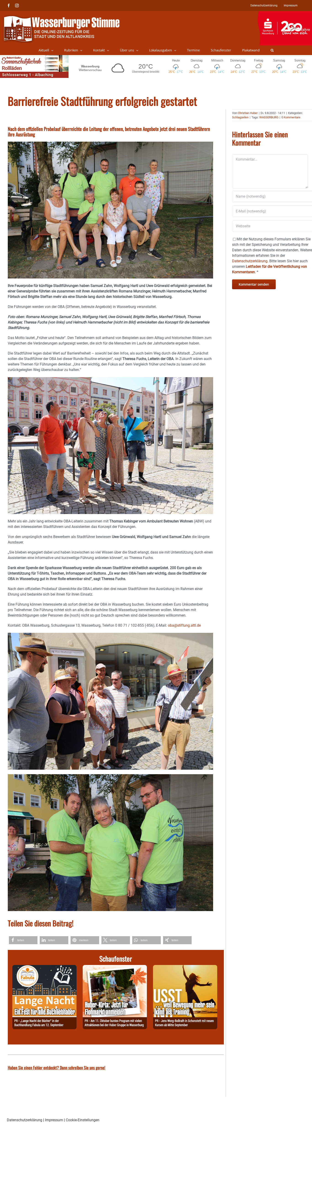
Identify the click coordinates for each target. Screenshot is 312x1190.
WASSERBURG (268, 117)
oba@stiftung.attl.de (184, 625)
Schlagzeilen (240, 117)
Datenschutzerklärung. (250, 261)
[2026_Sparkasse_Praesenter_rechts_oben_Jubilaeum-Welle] (284, 13)
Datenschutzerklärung (24, 1120)
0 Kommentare (290, 117)
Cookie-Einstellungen (82, 1120)
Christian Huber (248, 113)
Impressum (54, 1120)
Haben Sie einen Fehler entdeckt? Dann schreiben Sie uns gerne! (56, 1068)
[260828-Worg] (185, 967)
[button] (272, 50)
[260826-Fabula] (44, 967)
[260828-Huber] (115, 967)
